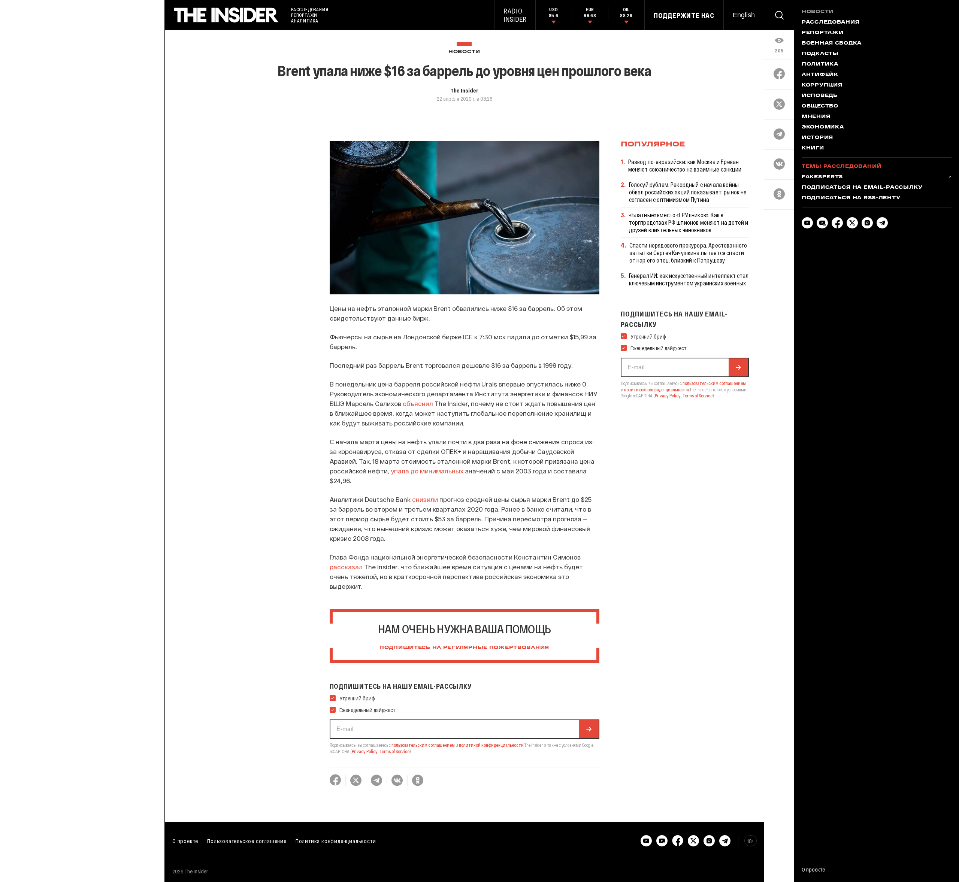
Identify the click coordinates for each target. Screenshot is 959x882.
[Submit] (589, 729)
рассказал (346, 566)
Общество (820, 106)
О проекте (185, 840)
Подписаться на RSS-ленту (851, 198)
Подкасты (820, 54)
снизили (425, 499)
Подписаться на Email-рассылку (862, 187)
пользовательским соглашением (423, 745)
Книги (813, 148)
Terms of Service (394, 751)
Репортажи (822, 33)
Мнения (816, 117)
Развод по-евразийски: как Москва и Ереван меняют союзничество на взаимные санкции (684, 165)
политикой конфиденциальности (491, 745)
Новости (464, 52)
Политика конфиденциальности (336, 840)
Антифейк (820, 75)
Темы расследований (841, 166)
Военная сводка (832, 43)
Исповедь (820, 96)
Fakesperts (822, 177)
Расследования (830, 22)
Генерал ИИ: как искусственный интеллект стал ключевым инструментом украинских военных (689, 279)
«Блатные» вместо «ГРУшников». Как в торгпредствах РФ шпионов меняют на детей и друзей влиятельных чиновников (688, 222)
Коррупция (822, 85)
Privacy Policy (365, 751)
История (817, 138)
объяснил (418, 403)
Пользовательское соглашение (247, 840)
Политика (820, 64)
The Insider (464, 90)
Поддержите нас (684, 15)
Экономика (823, 127)
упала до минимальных (427, 471)
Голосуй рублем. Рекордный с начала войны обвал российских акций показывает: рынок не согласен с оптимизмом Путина (688, 192)
